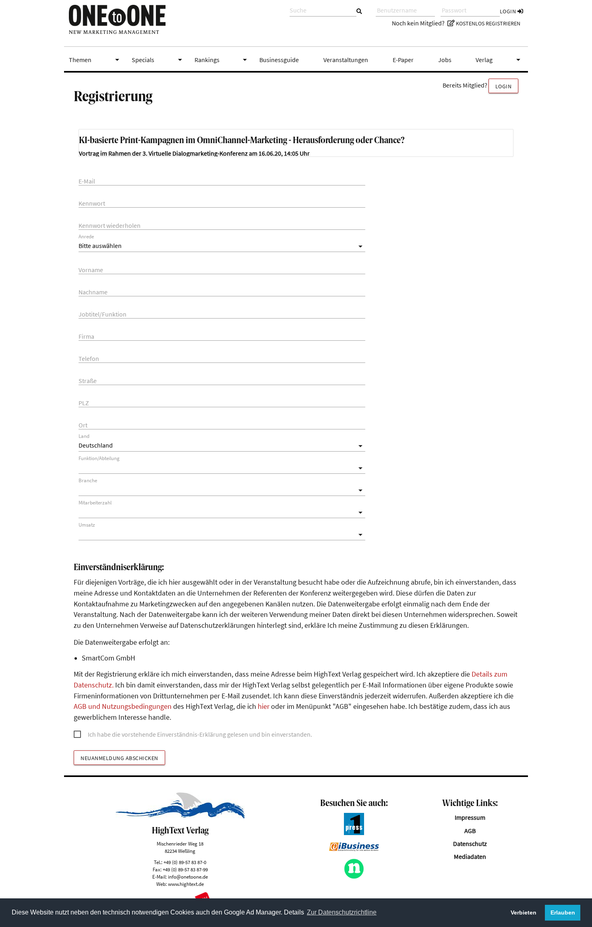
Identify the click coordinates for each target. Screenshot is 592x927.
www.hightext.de (186, 884)
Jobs (444, 60)
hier (263, 706)
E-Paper (403, 60)
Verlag (499, 60)
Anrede (86, 236)
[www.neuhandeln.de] (354, 877)
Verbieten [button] (523, 912)
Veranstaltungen (345, 60)
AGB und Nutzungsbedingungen (123, 706)
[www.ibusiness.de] (354, 849)
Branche (88, 480)
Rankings (222, 60)
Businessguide (279, 60)
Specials (158, 60)
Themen (95, 60)
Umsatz (87, 524)
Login (508, 11)
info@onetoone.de (188, 876)
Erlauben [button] (563, 912)
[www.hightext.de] (180, 816)
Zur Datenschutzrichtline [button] (342, 912)
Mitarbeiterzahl (95, 502)
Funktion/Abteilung (99, 458)
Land (84, 436)
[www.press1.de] (354, 833)
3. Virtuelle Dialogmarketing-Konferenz (195, 153)
